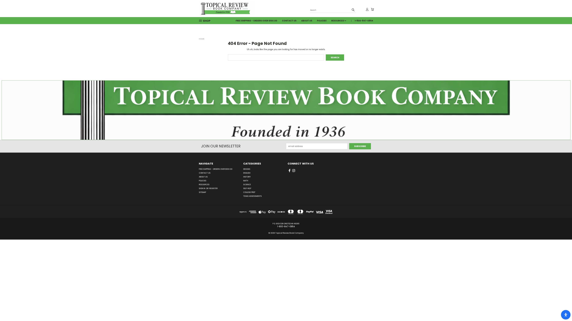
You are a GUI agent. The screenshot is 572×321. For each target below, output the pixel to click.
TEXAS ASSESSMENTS (252, 196)
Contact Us (289, 20)
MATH (245, 180)
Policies (322, 20)
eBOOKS (246, 169)
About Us (306, 20)
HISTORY (247, 177)
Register (213, 188)
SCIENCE (247, 184)
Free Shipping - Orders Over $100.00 (256, 20)
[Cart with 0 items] (372, 9)
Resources (337, 20)
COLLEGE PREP (249, 192)
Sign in (202, 188)
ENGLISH (246, 173)
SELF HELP (247, 188)
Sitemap (202, 192)
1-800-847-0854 (364, 20)
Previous (564, 311)
